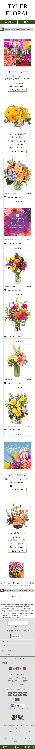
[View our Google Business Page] (14, 670)
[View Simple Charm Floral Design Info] (18, 362)
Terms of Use (17, 741)
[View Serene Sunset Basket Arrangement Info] (17, 513)
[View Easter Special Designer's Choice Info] (17, 456)
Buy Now (17, 89)
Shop (10, 21)
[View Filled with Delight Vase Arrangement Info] (18, 175)
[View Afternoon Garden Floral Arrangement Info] (18, 269)
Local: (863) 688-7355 (17, 684)
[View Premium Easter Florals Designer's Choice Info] (18, 222)
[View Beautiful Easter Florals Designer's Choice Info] (17, 53)
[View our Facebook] (10, 670)
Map (18, 747)
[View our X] (20, 670)
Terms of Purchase (23, 738)
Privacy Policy (9, 738)
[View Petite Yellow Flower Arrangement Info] (17, 114)
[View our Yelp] (24, 670)
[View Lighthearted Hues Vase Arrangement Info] (18, 408)
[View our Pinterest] (17, 670)
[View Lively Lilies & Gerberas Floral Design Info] (18, 315)
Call (6, 747)
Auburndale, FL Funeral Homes (12, 725)
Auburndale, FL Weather (14, 731)
